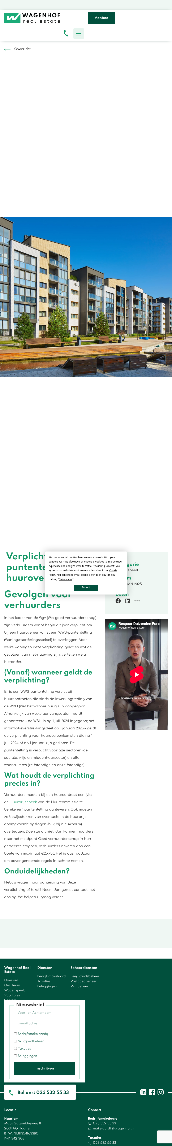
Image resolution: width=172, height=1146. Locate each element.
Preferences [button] (65, 579)
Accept (86, 587)
